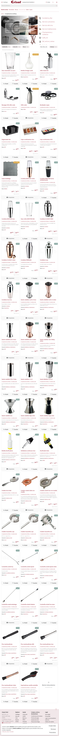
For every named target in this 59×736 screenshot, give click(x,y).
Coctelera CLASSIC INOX (46, 219)
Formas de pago (35, 718)
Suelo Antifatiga (6, 179)
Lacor (44, 77)
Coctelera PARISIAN (26, 260)
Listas (48, 2)
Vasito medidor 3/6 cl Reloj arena (47, 340)
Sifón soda (24, 105)
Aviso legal (47, 714)
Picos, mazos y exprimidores (11, 653)
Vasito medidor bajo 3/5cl (28, 416)
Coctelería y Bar (14, 73)
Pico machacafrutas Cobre (9, 685)
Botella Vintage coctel (27, 71)
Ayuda (30, 9)
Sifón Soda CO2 (44, 71)
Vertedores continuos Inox (28, 451)
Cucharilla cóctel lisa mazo (47, 604)
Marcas (16, 9)
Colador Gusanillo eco (46, 532)
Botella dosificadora (7, 451)
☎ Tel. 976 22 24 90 (6, 723)
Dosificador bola (44, 451)
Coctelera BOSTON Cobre (28, 179)
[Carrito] (53, 2)
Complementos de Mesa (6, 73)
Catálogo (17, 714)
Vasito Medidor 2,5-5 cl (46, 379)
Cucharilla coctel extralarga (9, 604)
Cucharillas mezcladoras (10, 573)
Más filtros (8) (43, 47)
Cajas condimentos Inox (27, 139)
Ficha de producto (25, 722)
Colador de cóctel (6, 490)
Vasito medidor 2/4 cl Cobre (28, 339)
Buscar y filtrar (25, 718)
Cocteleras (27, 186)
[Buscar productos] (56, 5)
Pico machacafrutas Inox (46, 644)
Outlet (27, 9)
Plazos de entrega (35, 722)
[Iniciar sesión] (56, 2)
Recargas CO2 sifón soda (8, 105)
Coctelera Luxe (44, 260)
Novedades (11, 9)
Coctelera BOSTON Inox (8, 219)
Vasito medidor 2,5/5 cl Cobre (48, 300)
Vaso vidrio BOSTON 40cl (28, 219)
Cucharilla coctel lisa (7, 567)
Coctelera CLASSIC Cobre (8, 260)
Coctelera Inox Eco (7, 300)
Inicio (2, 14)
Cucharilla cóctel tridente (28, 604)
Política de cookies (49, 722)
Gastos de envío (35, 720)
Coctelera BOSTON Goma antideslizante (47, 179)
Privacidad (47, 716)
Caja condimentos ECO (46, 139)
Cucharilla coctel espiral (27, 567)
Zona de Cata (22, 9)
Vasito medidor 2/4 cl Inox (9, 339)
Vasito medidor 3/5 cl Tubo (9, 379)
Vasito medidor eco (7, 416)
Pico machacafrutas (7, 644)
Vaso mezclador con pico (8, 71)
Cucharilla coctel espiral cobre (48, 567)
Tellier (24, 109)
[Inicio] (16, 2)
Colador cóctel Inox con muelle (48, 490)
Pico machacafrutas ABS (27, 644)
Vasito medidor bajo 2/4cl (47, 416)
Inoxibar (25, 540)
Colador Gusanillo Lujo (8, 532)
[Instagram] (56, 709)
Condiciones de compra (36, 716)
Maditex (5, 188)
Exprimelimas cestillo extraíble (29, 685)
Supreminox (25, 77)
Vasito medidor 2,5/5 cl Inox (28, 300)
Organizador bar (6, 139)
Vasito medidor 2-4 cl (26, 379)
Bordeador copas (44, 105)
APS (5, 78)
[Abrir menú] (4, 2)
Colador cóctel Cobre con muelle (28, 491)
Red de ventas (4, 9)
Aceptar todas (52, 725)
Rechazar (53, 729)
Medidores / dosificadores (29, 307)
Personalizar (52, 732)
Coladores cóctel (9, 498)
